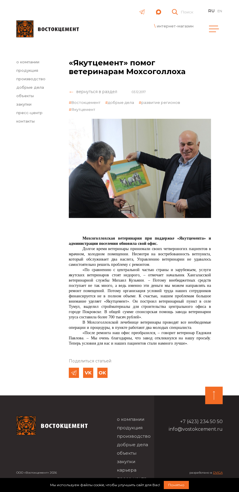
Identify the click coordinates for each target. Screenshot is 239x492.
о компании (27, 62)
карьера (126, 470)
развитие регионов (160, 102)
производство (30, 78)
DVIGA (218, 472)
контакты (25, 121)
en (219, 11)
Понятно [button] (176, 485)
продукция (27, 70)
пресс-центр (29, 112)
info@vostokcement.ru (196, 429)
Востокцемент (86, 102)
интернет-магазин (175, 26)
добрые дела (30, 87)
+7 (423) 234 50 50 (201, 421)
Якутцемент (83, 109)
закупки (23, 104)
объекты (25, 95)
